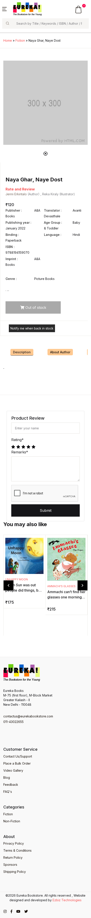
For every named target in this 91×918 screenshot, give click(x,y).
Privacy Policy (13, 843)
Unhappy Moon (16, 579)
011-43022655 (13, 722)
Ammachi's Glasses (61, 586)
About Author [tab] (60, 352)
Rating (17, 440)
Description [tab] (22, 352)
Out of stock (35, 307)
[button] (4, 8)
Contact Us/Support (17, 756)
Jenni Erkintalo (16, 194)
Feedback (10, 784)
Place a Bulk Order (17, 763)
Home (7, 40)
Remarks (19, 452)
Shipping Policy (14, 871)
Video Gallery (13, 770)
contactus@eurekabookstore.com (28, 716)
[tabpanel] (45, 103)
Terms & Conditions (17, 850)
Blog (6, 777)
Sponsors (10, 864)
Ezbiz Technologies (67, 900)
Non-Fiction (11, 821)
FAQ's (7, 791)
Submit (45, 510)
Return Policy (13, 857)
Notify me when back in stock (31, 328)
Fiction (20, 40)
